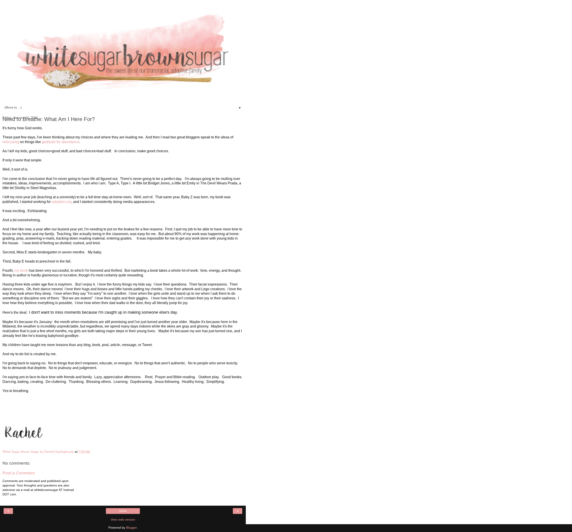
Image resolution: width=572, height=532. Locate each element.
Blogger (131, 527)
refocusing (10, 142)
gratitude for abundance (60, 142)
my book (21, 270)
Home (123, 511)
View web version (123, 519)
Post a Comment (18, 473)
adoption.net (61, 202)
